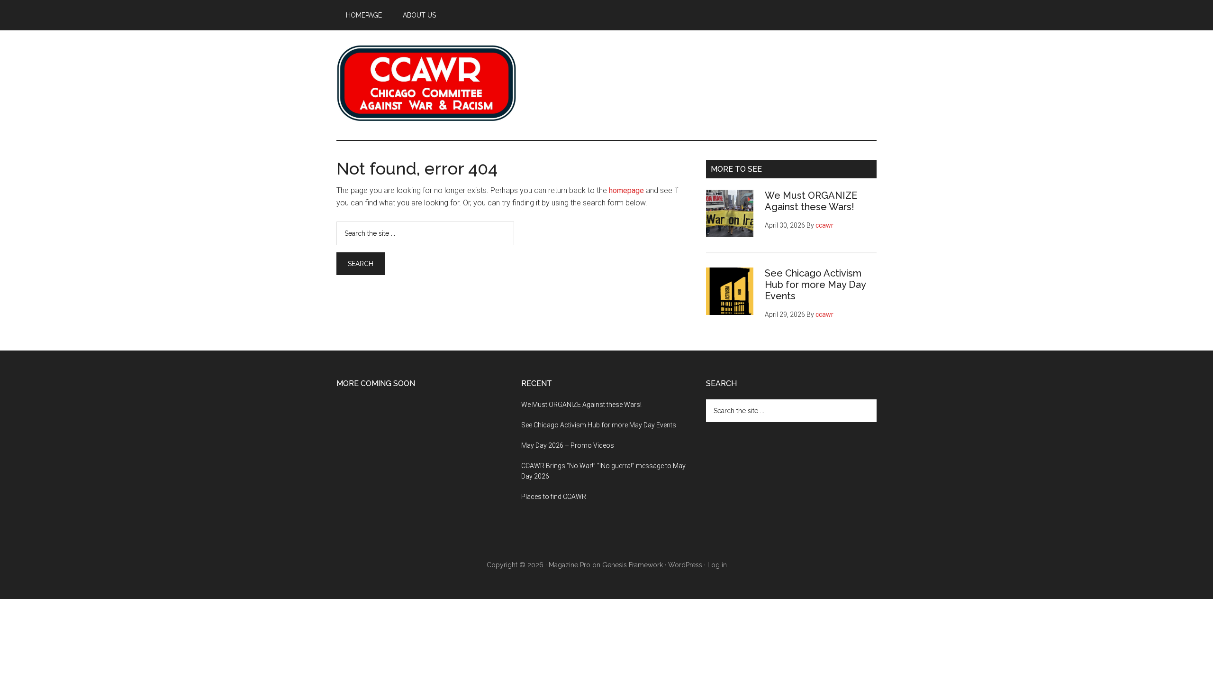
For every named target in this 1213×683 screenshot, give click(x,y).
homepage (626, 190)
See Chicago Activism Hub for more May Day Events (815, 285)
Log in (717, 565)
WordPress (685, 565)
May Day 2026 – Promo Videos (567, 445)
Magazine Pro (569, 565)
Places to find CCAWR (553, 496)
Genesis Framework (632, 565)
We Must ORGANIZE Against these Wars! (811, 201)
